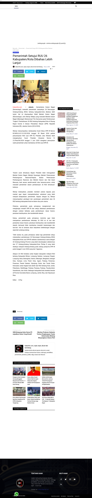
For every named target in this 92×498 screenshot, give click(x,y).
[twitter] (75, 2)
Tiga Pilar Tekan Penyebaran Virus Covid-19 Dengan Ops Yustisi (72, 183)
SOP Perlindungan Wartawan (64, 2)
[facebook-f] (61, 479)
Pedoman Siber (70, 496)
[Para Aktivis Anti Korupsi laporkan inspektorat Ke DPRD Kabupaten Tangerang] (19, 391)
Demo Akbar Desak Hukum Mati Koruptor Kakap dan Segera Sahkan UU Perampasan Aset (33, 380)
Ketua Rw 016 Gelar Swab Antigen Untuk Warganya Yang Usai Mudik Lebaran (72, 154)
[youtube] (74, 479)
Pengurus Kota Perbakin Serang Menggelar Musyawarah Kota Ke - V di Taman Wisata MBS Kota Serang (19, 380)
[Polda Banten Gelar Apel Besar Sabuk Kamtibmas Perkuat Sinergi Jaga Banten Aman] (33, 391)
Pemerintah (15, 52)
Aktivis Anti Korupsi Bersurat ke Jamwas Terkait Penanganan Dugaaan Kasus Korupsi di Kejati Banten (48, 380)
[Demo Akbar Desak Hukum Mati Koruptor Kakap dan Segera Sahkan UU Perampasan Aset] (33, 371)
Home (41, 2)
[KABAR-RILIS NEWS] (20, 483)
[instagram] (70, 479)
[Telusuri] (76, 6)
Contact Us (77, 496)
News (16, 6)
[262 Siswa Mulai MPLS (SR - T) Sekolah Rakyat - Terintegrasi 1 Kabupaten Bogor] (48, 391)
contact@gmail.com (43, 489)
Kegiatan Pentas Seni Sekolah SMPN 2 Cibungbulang (71, 130)
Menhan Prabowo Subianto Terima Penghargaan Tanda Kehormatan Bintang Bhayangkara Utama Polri (46, 335)
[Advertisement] (58, 26)
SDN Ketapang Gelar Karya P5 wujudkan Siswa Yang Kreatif (22, 333)
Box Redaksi (63, 496)
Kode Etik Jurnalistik (50, 2)
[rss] (61, 484)
